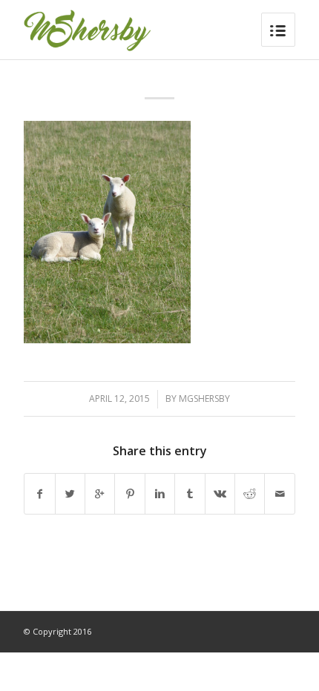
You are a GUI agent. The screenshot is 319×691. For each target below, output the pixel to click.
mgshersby (204, 398)
